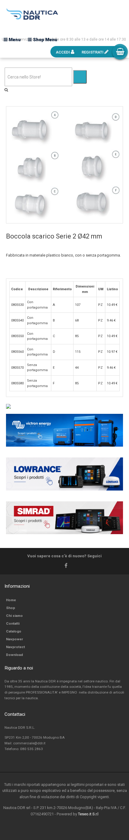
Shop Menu (44, 39)
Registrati (93, 52)
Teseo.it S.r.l (88, 814)
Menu (14, 39)
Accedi (63, 52)
